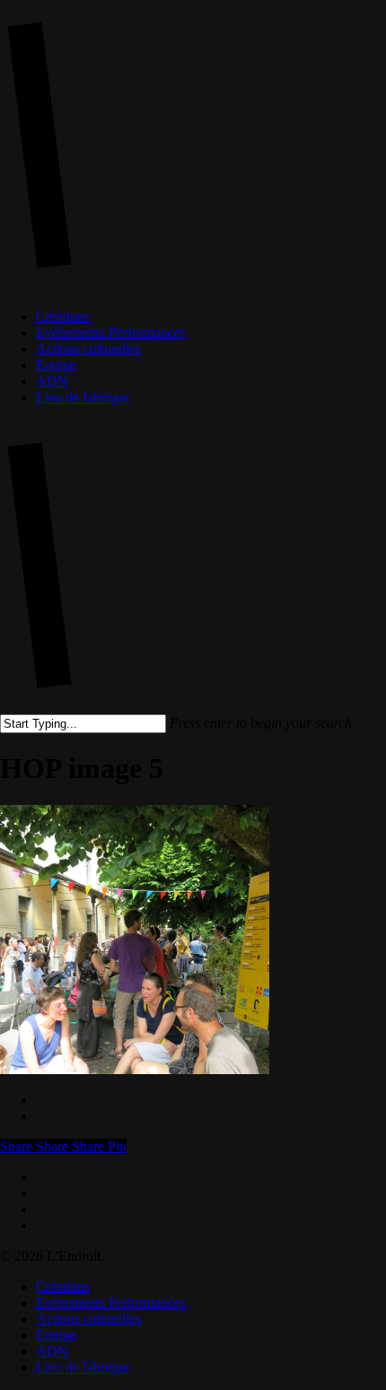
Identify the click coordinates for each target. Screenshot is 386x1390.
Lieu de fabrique (82, 1367)
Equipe (56, 1334)
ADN (52, 1351)
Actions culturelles (88, 1318)
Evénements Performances (111, 1302)
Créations (63, 1286)
